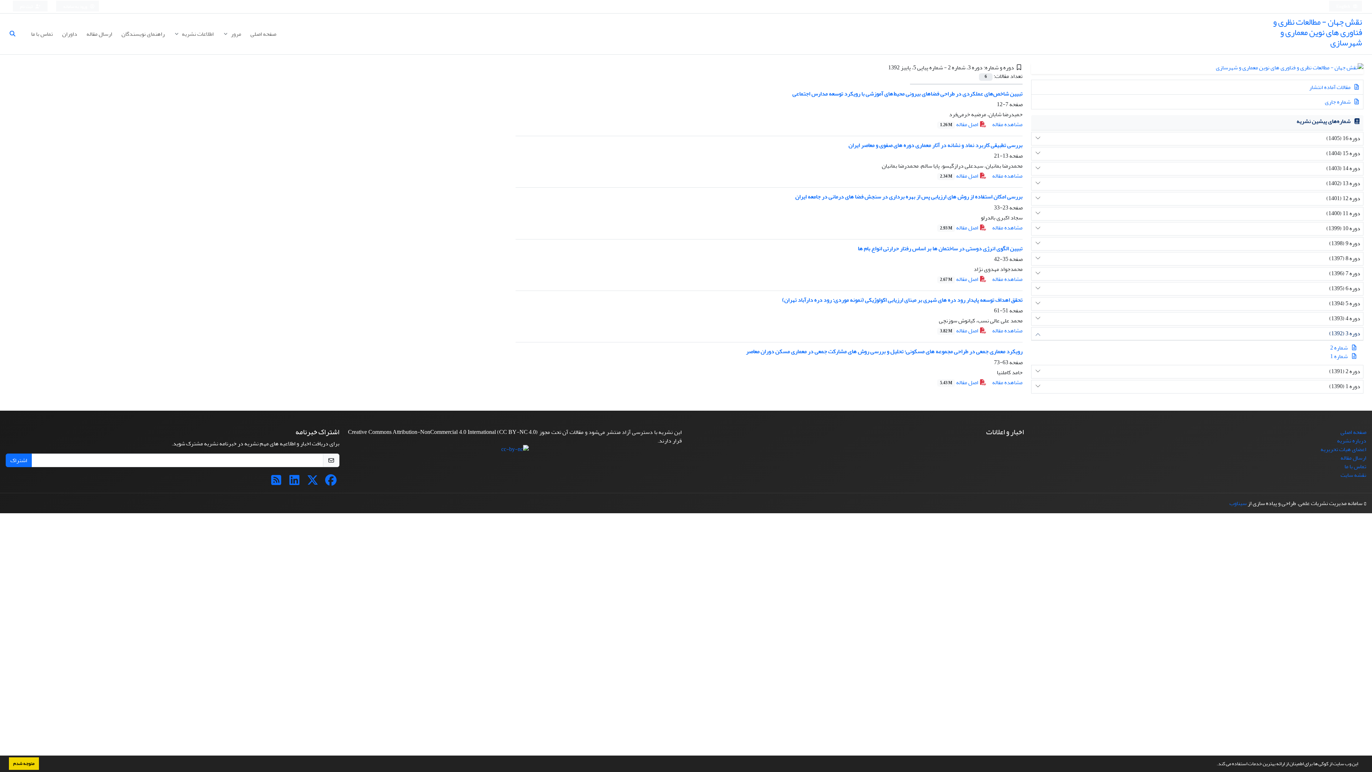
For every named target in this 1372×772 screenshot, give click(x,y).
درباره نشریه (1351, 440)
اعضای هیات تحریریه (1343, 449)
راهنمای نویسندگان (143, 34)
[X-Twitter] (312, 482)
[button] (1215, 764)
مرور (235, 34)
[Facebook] (330, 482)
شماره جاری (1338, 101)
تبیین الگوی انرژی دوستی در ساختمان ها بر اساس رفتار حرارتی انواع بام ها (940, 248)
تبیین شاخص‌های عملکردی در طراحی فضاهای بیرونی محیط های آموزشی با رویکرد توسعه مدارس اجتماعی (907, 93)
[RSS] (276, 482)
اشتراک (18, 460)
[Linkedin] (294, 482)
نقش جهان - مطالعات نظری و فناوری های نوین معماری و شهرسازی (1317, 32)
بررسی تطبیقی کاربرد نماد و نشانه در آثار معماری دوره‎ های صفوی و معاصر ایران (936, 145)
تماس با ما (42, 34)
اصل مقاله (959, 124)
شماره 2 (1339, 347)
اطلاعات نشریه (197, 34)
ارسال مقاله (99, 34)
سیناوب (1238, 503)
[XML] (883, 67)
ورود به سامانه (75, 7)
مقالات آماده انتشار (1330, 87)
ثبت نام (27, 7)
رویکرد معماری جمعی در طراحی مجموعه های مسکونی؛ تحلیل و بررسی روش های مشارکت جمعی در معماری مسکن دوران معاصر (884, 351)
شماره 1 (1339, 356)
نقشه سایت (1353, 475)
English (1343, 7)
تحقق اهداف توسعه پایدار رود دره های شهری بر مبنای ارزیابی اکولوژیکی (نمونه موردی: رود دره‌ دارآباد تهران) (902, 300)
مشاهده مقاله (1007, 124)
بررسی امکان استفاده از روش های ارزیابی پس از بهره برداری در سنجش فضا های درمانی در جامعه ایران (909, 196)
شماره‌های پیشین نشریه (1324, 121)
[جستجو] (15, 34)
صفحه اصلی (263, 34)
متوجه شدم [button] (24, 763)
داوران (69, 34)
